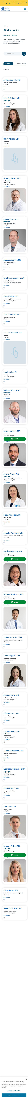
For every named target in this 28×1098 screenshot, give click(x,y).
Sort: (21, 63)
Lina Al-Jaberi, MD (12, 98)
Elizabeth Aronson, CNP (14, 769)
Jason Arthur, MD (11, 788)
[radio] (25, 63)
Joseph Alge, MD (11, 296)
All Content (7, 35)
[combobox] (15, 54)
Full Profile (6, 87)
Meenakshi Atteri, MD (13, 908)
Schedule (16, 439)
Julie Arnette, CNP (12, 731)
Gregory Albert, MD (12, 178)
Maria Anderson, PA (12, 515)
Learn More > (18, 3)
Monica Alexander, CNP (14, 278)
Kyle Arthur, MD (10, 806)
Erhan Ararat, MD (11, 713)
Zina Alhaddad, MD (12, 314)
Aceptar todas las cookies (14, 1095)
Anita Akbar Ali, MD (12, 80)
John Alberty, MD (11, 219)
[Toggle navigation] (25, 8)
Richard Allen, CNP (12, 390)
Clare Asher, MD (11, 890)
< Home (6, 26)
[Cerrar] (26, 1079)
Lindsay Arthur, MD (12, 846)
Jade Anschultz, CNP (13, 637)
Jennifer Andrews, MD (13, 533)
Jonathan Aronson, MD (13, 751)
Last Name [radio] (22, 63)
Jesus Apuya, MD (11, 695)
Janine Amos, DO (11, 474)
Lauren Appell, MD (12, 655)
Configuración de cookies (14, 1090)
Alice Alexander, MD (12, 260)
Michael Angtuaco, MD (13, 594)
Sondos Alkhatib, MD (13, 332)
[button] (26, 2)
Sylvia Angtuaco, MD (13, 551)
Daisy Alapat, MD (11, 139)
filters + (8, 63)
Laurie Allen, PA (10, 372)
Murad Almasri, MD (12, 431)
